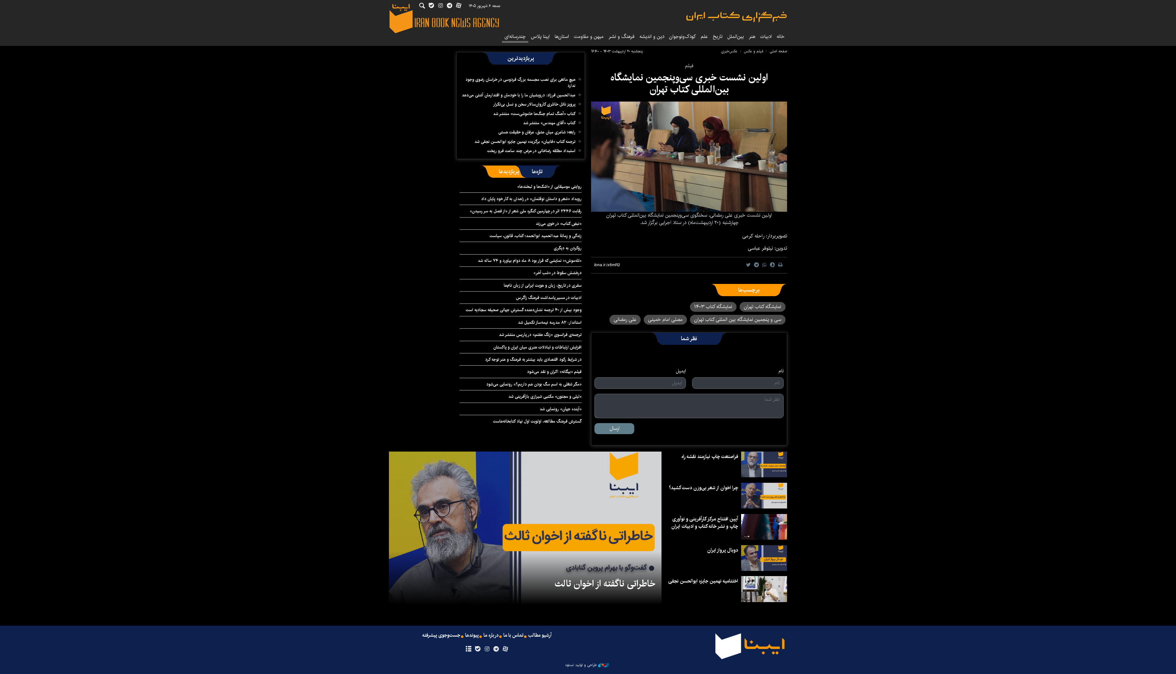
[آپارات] (505, 649)
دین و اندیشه (651, 36)
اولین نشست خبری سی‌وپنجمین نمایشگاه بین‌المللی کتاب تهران (689, 83)
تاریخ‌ (717, 36)
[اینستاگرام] (487, 649)
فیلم (689, 66)
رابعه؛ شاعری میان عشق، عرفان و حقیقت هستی (536, 132)
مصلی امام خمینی (665, 319)
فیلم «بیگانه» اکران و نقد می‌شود (554, 371)
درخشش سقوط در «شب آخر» (557, 273)
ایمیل (681, 371)
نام (781, 371)
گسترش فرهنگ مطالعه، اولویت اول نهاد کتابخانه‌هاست (537, 421)
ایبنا (736, 17)
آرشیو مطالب (540, 635)
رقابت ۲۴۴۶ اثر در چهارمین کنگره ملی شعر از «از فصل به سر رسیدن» (526, 211)
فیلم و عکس (753, 51)
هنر (752, 36)
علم (704, 36)
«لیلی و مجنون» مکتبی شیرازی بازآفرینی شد (545, 396)
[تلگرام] (496, 649)
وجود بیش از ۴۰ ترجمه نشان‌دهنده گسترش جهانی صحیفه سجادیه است (524, 310)
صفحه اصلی (778, 51)
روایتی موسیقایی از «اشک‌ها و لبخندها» (549, 186)
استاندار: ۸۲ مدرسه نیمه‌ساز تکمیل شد (550, 322)
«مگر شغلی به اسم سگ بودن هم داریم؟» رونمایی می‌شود (534, 384)
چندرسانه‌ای (515, 36)
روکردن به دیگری (568, 248)
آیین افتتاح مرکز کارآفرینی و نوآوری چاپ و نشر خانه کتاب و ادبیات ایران (704, 523)
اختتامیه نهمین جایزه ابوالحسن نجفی (703, 581)
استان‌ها (562, 36)
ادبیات (766, 36)
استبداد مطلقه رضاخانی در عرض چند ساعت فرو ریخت (531, 150)
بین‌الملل (735, 36)
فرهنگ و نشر (622, 36)
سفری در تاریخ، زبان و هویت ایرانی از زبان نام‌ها (543, 285)
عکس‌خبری (729, 51)
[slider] (648, 204)
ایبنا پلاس (540, 36)
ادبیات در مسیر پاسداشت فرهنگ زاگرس (549, 297)
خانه (781, 36)
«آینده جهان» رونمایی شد (561, 409)
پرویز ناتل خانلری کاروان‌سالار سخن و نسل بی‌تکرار (534, 104)
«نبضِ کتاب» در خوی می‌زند (559, 223)
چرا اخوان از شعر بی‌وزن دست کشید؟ (703, 488)
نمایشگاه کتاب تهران (762, 307)
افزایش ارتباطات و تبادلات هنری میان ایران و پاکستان (537, 347)
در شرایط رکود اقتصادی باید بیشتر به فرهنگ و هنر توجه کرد (533, 359)
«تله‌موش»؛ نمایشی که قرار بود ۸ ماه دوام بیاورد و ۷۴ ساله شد (530, 260)
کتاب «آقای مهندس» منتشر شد (549, 123)
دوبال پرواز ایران (722, 550)
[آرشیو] (468, 649)
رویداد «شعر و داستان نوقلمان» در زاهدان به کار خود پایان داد (531, 198)
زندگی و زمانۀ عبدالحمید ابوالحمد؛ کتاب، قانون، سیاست (536, 236)
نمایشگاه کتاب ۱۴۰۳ (713, 307)
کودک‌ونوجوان (682, 36)
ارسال (614, 428)
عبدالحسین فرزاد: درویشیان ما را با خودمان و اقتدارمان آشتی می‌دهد (518, 95)
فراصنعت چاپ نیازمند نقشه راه (709, 456)
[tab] (537, 172)
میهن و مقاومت (589, 36)
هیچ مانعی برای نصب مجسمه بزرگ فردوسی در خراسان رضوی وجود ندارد (520, 82)
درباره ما (491, 635)
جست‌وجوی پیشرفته (441, 635)
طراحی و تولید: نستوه (581, 665)
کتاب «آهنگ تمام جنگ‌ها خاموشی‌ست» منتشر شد (534, 113)
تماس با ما (513, 635)
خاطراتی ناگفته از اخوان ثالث (605, 583)
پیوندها (472, 635)
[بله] (477, 649)
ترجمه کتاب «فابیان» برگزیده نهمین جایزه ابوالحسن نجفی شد (524, 141)
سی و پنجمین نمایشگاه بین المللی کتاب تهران (737, 319)
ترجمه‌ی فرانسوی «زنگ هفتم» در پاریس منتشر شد (540, 334)
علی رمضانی (625, 319)
